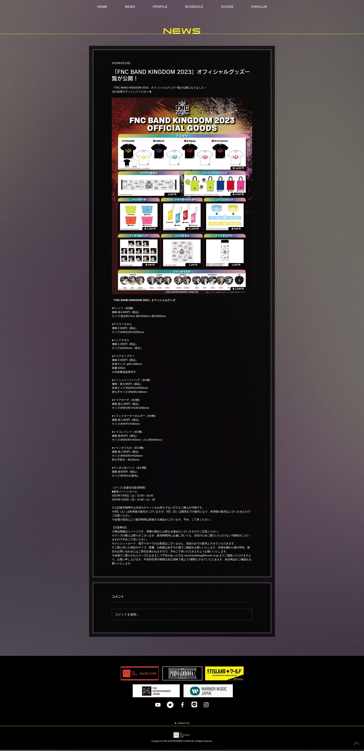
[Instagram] (206, 704)
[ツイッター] (170, 704)
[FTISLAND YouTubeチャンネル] (158, 704)
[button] (259, 6)
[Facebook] (182, 704)
